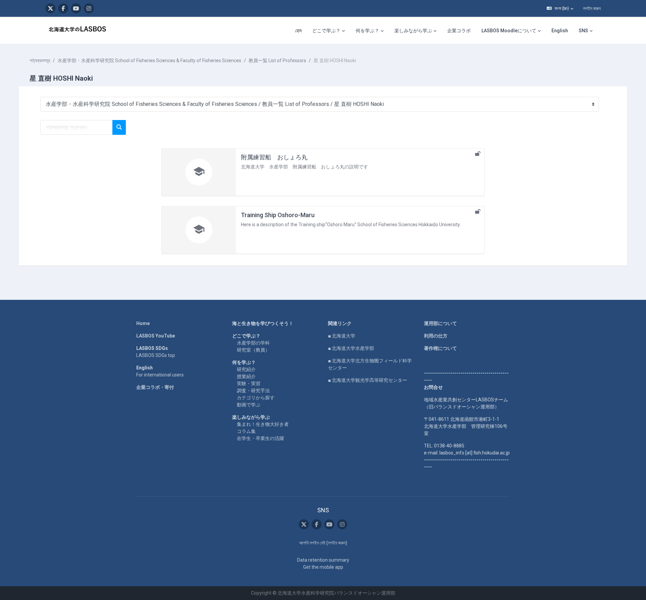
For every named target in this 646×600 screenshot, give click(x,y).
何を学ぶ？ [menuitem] (367, 30)
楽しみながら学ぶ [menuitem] (413, 30)
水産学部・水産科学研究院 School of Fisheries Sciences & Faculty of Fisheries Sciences (149, 60)
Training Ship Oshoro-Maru (278, 214)
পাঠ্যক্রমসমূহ (40, 60)
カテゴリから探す (256, 397)
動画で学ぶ (248, 404)
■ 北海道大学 (341, 335)
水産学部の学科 (253, 343)
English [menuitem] (559, 30)
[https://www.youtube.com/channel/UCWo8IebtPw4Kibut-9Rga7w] (76, 8)
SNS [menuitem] (583, 30)
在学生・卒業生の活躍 (260, 438)
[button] (560, 8)
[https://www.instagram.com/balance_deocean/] (89, 8)
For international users (160, 374)
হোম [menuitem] (298, 30)
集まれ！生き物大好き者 (263, 424)
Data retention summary (323, 560)
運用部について (440, 323)
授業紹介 (246, 376)
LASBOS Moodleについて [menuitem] (508, 30)
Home (143, 323)
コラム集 (246, 431)
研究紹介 (246, 369)
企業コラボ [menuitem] (459, 30)
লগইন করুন (592, 8)
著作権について (440, 348)
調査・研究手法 (253, 390)
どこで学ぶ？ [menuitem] (326, 30)
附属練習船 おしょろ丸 (274, 157)
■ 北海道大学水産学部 (351, 348)
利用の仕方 (435, 335)
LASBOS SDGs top (155, 355)
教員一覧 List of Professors (277, 60)
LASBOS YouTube (155, 335)
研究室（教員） (253, 350)
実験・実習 (248, 383)
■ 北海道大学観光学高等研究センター (367, 380)
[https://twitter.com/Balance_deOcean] (50, 8)
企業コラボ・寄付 (155, 387)
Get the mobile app (323, 567)
